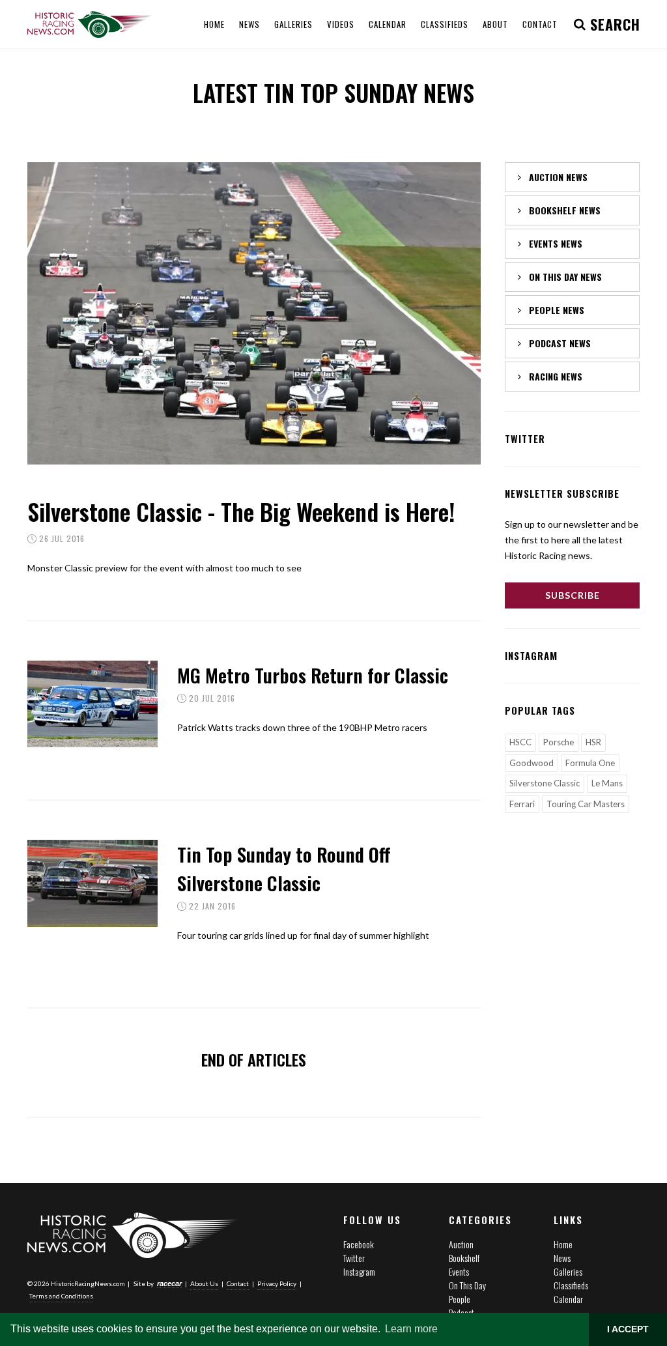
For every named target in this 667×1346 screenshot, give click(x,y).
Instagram (359, 1271)
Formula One (590, 763)
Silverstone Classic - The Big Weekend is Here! (241, 511)
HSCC (520, 742)
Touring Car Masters (585, 804)
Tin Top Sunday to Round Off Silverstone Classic (284, 868)
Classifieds (571, 1285)
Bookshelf (464, 1258)
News (562, 1258)
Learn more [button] (411, 1328)
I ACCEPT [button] (628, 1329)
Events (459, 1271)
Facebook (358, 1244)
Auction (461, 1244)
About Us (204, 1283)
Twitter (354, 1258)
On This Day (467, 1285)
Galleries (568, 1271)
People (459, 1299)
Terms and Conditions (61, 1296)
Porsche (558, 742)
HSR (593, 742)
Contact (238, 1283)
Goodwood (531, 763)
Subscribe (572, 595)
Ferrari (522, 804)
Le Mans (607, 783)
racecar (169, 1283)
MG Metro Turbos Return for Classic (312, 675)
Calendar (568, 1299)
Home (563, 1244)
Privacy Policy (276, 1283)
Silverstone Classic (544, 783)
